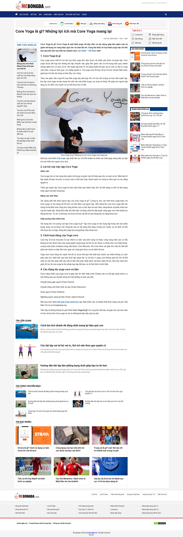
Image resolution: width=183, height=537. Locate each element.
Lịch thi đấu (24, 14)
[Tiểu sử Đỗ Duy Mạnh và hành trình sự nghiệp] (33, 466)
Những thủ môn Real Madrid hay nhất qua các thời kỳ (25, 66)
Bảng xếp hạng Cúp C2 (150, 509)
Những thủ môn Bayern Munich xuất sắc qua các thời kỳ (26, 94)
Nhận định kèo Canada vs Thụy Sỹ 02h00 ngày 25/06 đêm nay (154, 157)
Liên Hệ (94, 494)
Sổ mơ (84, 14)
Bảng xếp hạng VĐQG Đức (151, 513)
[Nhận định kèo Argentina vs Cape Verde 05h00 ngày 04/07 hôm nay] (135, 148)
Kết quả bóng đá (53, 509)
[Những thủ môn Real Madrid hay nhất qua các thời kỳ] (27, 55)
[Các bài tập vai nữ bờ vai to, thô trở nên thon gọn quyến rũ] (27, 351)
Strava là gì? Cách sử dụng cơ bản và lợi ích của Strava (33, 449)
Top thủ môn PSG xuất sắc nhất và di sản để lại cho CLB (26, 112)
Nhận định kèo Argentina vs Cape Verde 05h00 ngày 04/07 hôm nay (154, 147)
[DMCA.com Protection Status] (160, 523)
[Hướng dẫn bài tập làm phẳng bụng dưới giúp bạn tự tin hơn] (27, 371)
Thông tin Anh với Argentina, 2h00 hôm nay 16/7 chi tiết (152, 114)
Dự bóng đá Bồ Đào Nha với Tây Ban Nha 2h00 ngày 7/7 (153, 125)
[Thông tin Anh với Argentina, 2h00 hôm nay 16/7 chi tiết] (135, 116)
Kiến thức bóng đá (26, 45)
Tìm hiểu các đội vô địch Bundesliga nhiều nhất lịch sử (26, 140)
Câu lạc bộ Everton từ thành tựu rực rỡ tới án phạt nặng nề (108, 480)
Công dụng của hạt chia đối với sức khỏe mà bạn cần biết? (70, 449)
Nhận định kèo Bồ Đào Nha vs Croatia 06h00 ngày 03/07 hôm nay (153, 136)
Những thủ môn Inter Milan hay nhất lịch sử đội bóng (26, 122)
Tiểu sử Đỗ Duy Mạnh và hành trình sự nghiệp (31, 480)
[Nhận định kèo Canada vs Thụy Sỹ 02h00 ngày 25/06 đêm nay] (135, 158)
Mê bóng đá (156, 43)
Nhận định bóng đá (117, 494)
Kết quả (138, 43)
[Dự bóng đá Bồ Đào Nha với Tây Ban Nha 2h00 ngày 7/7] (135, 127)
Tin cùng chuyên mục (28, 386)
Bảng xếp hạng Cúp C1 (150, 506)
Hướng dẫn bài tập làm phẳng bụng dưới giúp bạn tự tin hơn (73, 365)
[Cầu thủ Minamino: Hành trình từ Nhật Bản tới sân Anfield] (72, 466)
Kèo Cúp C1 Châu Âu (86, 509)
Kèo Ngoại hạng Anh (86, 506)
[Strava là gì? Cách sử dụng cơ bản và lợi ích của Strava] (33, 435)
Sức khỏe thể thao (73, 14)
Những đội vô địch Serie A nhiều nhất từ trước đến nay (26, 131)
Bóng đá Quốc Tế (149, 494)
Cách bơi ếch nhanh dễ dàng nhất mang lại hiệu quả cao (71, 325)
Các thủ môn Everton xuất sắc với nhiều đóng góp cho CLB (26, 75)
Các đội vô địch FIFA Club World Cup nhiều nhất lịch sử (26, 150)
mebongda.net (92, 533)
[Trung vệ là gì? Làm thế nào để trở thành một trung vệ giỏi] (110, 435)
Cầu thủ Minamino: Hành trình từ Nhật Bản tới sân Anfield (71, 480)
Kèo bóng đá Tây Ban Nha (88, 513)
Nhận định (48, 14)
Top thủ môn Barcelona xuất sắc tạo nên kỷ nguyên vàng (26, 103)
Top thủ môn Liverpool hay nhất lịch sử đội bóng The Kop (26, 84)
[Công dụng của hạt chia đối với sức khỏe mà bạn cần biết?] (72, 435)
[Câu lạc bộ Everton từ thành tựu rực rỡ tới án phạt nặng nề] (110, 466)
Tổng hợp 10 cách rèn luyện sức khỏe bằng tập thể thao (47, 412)
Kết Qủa (34, 14)
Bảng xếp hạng (158, 35)
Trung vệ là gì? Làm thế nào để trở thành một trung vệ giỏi (108, 449)
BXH (40, 14)
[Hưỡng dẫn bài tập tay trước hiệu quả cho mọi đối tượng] (78, 403)
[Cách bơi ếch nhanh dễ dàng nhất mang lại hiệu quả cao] (27, 331)
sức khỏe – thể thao (87, 51)
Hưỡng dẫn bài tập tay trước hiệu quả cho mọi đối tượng (104, 402)
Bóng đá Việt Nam (133, 494)
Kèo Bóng (139, 39)
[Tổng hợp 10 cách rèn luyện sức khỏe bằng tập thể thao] (21, 413)
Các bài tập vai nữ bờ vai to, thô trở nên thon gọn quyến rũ (73, 345)
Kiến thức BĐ (58, 14)
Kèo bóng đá (52, 513)
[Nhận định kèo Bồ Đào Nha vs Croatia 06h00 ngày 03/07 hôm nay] (135, 137)
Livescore (139, 35)
